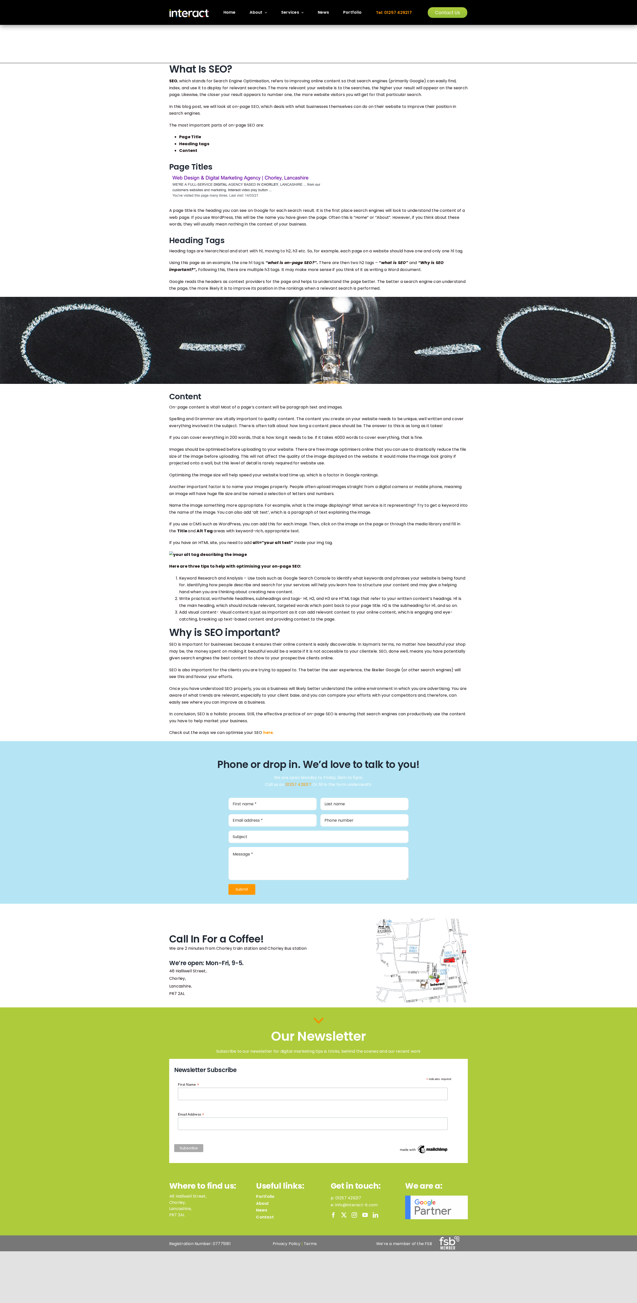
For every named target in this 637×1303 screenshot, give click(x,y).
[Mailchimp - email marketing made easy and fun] (424, 1146)
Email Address (191, 1114)
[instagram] (354, 1215)
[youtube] (365, 1215)
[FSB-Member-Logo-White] (449, 1238)
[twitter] (344, 1215)
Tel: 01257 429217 (394, 12)
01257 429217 (298, 784)
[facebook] (333, 1215)
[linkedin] (375, 1215)
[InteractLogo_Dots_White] (189, 10)
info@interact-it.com (356, 1205)
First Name (188, 1084)
